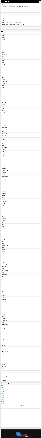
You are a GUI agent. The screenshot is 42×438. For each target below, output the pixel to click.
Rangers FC (4, 301)
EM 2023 (3, 197)
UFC (2, 343)
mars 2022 (3, 89)
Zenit (3, 368)
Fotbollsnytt (2, 395)
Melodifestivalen (4, 274)
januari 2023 (4, 79)
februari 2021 (4, 114)
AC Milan (3, 141)
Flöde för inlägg (4, 376)
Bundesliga (4, 168)
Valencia (3, 355)
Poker (3, 291)
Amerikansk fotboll (5, 147)
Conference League (5, 176)
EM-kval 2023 (4, 201)
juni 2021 (3, 106)
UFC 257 (3, 347)
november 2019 (4, 127)
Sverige (3, 335)
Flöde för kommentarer (6, 378)
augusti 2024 (4, 56)
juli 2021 (3, 104)
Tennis (3, 337)
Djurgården (4, 193)
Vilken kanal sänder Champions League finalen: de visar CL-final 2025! (14, 24)
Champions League (5, 170)
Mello (3, 272)
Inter (2, 241)
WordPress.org (4, 380)
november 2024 (4, 50)
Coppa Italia (4, 182)
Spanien (3, 318)
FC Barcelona (4, 216)
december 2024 (4, 48)
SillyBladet (2, 397)
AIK (2, 143)
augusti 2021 (4, 102)
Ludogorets (4, 266)
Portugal (3, 295)
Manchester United (5, 270)
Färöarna (3, 214)
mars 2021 (3, 112)
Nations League (4, 278)
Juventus (3, 247)
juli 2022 (3, 83)
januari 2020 (4, 125)
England (3, 203)
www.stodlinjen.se (22, 436)
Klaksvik (3, 249)
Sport (3, 322)
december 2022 (4, 81)
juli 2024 (3, 58)
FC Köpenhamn (4, 218)
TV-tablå (2, 385)
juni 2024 (3, 60)
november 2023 (4, 68)
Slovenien (3, 316)
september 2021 (4, 100)
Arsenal (3, 151)
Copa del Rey (4, 180)
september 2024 (4, 54)
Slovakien (3, 314)
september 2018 (4, 133)
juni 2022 (3, 85)
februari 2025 (4, 43)
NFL (2, 280)
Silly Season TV (3, 399)
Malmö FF (3, 268)
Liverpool (3, 262)
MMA (2, 276)
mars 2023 (3, 77)
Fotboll (3, 222)
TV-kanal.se (5, 1)
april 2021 (3, 110)
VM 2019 (3, 362)
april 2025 (3, 39)
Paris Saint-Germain (5, 289)
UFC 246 (3, 345)
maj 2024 (3, 62)
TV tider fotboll (3, 389)
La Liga (3, 255)
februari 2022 (4, 91)
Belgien (3, 159)
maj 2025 (3, 37)
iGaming (3, 239)
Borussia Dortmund (5, 164)
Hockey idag (2, 393)
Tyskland (3, 339)
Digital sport (4, 191)
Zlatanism (2, 401)
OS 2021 (3, 287)
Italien (3, 243)
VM (2, 360)
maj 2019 (3, 131)
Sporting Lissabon (5, 324)
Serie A (3, 312)
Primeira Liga (4, 299)
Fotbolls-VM (4, 226)
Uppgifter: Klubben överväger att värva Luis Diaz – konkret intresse (13, 20)
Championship (4, 172)
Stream (3, 326)
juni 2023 (3, 75)
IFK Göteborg (4, 237)
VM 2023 (3, 364)
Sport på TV (2, 387)
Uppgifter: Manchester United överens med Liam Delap (11, 22)
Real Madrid (4, 303)
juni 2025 (3, 35)
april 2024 (3, 64)
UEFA (3, 341)
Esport (3, 207)
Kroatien (3, 253)
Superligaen (4, 330)
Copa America (4, 178)
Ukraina (3, 353)
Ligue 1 (3, 257)
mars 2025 (3, 41)
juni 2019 (3, 129)
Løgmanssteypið (4, 264)
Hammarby (3, 230)
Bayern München (5, 157)
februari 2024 (4, 66)
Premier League (4, 297)
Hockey (3, 232)
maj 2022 (3, 87)
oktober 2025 (4, 33)
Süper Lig (3, 328)
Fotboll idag (2, 391)
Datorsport (3, 189)
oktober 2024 (4, 52)
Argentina (3, 149)
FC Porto (3, 220)
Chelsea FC (4, 174)
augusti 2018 (4, 135)
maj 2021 (3, 108)
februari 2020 (4, 123)
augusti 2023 (4, 73)
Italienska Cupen (5, 245)
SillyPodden (2, 403)
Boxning (3, 166)
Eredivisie (3, 205)
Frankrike (3, 228)
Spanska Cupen (4, 320)
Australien (3, 153)
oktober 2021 (4, 98)
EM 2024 (3, 199)
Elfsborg (3, 195)
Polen (3, 293)
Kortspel (3, 251)
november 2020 (4, 116)
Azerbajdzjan (4, 155)
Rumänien (3, 305)
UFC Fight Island (5, 351)
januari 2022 (4, 93)
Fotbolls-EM (4, 224)
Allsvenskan (4, 145)
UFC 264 (3, 349)
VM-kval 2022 (4, 366)
